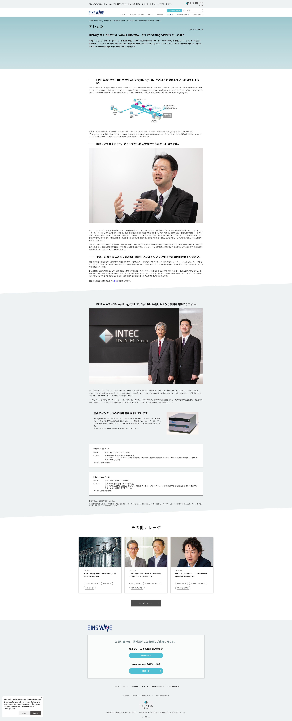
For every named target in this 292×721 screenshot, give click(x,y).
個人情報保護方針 (162, 695)
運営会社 (126, 695)
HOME (91, 20)
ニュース (123, 14)
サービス (125, 686)
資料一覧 (146, 671)
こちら (116, 281)
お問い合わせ (175, 11)
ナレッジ (170, 14)
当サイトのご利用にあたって (143, 695)
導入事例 (160, 14)
